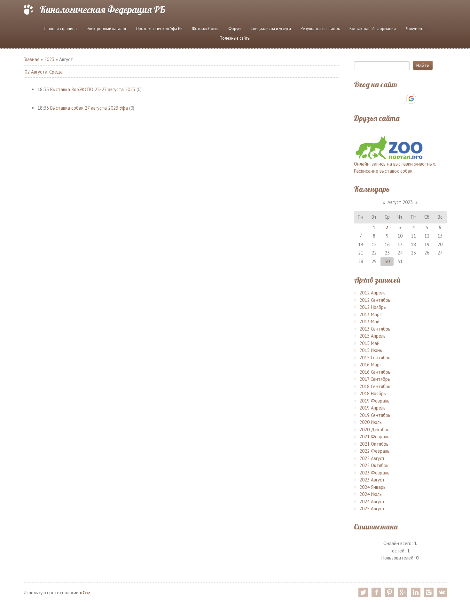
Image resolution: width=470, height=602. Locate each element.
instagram (429, 592)
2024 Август (372, 501)
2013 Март (370, 314)
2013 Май (369, 321)
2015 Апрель (372, 336)
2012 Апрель (372, 293)
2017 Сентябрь (374, 379)
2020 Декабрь (374, 429)
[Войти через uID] (378, 99)
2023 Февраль (374, 473)
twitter (363, 592)
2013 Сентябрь (374, 329)
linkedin (415, 592)
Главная (31, 59)
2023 (49, 59)
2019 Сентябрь (374, 415)
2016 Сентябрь (374, 372)
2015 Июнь (370, 350)
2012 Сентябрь (374, 300)
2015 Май (369, 343)
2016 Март (370, 365)
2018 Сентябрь (374, 386)
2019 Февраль (374, 401)
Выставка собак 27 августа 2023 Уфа (89, 108)
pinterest (389, 592)
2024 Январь (372, 487)
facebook (376, 592)
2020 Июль (370, 422)
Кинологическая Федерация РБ (102, 10)
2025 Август (372, 508)
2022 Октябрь (373, 465)
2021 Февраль (374, 437)
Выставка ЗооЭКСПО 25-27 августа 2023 (92, 89)
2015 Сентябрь (374, 358)
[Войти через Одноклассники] (422, 99)
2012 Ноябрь (372, 307)
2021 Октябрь (373, 444)
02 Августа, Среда (44, 72)
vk (442, 592)
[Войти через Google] (411, 99)
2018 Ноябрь (372, 393)
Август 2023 (400, 202)
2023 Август (372, 480)
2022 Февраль (374, 451)
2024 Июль (370, 494)
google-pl (402, 592)
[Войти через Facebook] (400, 99)
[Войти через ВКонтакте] (389, 99)
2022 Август (372, 458)
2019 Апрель (372, 408)
